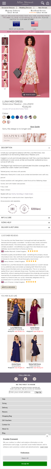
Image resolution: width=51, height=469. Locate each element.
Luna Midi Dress (16, 328)
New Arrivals (42, 8)
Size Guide (35, 127)
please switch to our (29, 18)
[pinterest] (25, 378)
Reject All (25, 458)
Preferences (25, 453)
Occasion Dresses (8, 8)
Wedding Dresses (25, 8)
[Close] (38, 19)
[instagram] (34, 378)
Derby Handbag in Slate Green (22, 194)
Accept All (25, 464)
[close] (47, 436)
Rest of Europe (16, 29)
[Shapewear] (24, 143)
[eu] (16, 27)
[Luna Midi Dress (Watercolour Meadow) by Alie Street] (5, 41)
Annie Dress (34, 328)
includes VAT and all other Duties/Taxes (15, 109)
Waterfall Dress (35, 364)
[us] (34, 27)
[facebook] (16, 378)
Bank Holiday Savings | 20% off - (25, 32)
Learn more (44, 447)
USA (34, 29)
